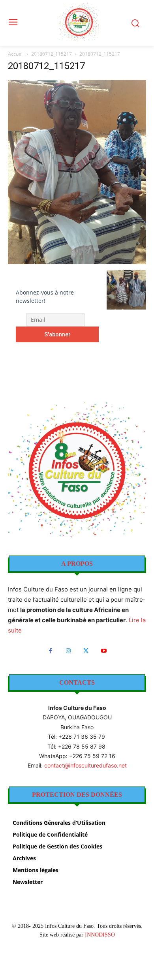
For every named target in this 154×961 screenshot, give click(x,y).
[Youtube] (104, 651)
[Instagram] (68, 651)
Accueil (16, 54)
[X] (86, 651)
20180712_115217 (51, 54)
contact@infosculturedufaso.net (85, 765)
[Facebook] (50, 651)
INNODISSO (100, 935)
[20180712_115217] (77, 262)
